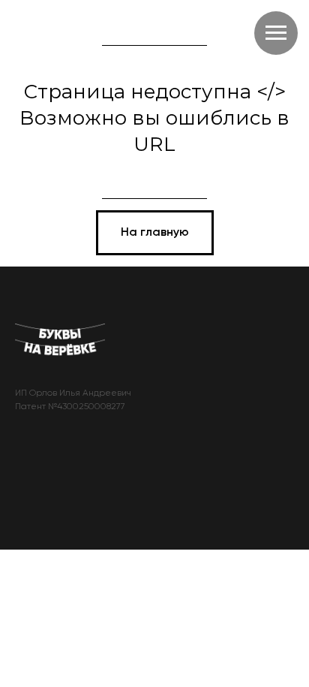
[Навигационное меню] (276, 33)
